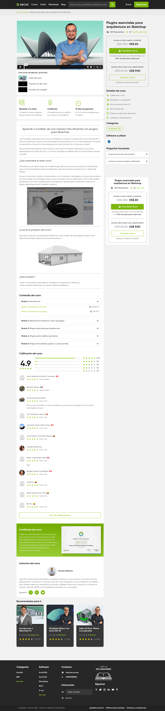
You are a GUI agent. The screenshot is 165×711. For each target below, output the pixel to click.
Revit (41, 686)
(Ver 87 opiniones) (139, 32)
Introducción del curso (33, 307)
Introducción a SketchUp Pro (26, 629)
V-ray (41, 690)
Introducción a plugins (34, 311)
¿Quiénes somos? (96, 708)
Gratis (43, 4)
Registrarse (141, 4)
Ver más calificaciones (60, 515)
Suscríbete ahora (129, 50)
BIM (18, 677)
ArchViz (19, 672)
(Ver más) (140, 188)
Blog (63, 4)
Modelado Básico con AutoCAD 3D (59, 629)
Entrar (128, 4)
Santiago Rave (33, 635)
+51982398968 (71, 677)
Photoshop (43, 681)
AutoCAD (43, 677)
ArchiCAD (43, 672)
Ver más (19, 681)
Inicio (18, 12)
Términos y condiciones (136, 708)
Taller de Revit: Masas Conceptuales (89, 629)
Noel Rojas (62, 635)
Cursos (34, 4)
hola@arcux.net (72, 672)
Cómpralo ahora (127, 77)
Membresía (54, 4)
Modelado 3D (114, 128)
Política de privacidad (115, 708)
